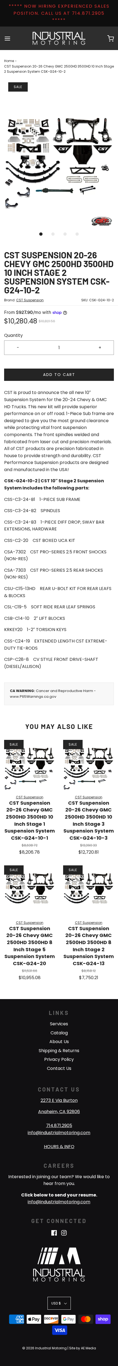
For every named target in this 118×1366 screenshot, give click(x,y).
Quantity (13, 335)
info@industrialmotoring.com (59, 1132)
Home (9, 61)
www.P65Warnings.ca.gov (33, 696)
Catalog (59, 1033)
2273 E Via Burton (59, 1100)
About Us (59, 1041)
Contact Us (59, 1068)
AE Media (88, 1348)
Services (59, 1024)
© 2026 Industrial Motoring (44, 1348)
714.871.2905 (59, 1125)
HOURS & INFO (59, 1146)
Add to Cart (59, 374)
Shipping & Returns (59, 1050)
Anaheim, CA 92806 (59, 1111)
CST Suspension (30, 300)
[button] (59, 155)
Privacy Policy (59, 1059)
